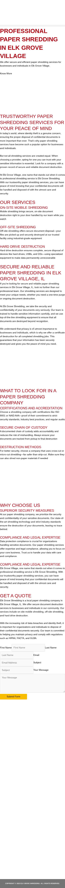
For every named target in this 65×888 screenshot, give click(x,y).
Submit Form (13, 696)
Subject (37, 662)
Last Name (50, 647)
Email (36, 655)
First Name (6, 647)
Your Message (40, 670)
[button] (32, 26)
